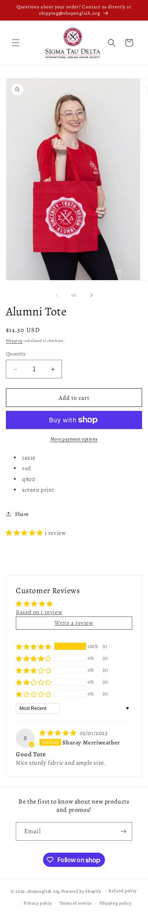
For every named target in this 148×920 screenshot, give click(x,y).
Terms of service (76, 903)
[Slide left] (57, 295)
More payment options (74, 439)
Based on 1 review (39, 612)
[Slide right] (91, 295)
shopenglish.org (43, 891)
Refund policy (123, 891)
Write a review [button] (73, 623)
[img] (58, 733)
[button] (15, 43)
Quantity (16, 353)
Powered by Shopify (81, 891)
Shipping (14, 340)
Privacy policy (38, 903)
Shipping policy (115, 903)
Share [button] (22, 514)
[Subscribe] (123, 831)
